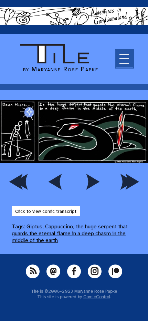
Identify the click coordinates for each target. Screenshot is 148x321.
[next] (92, 182)
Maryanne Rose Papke (65, 69)
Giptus (34, 226)
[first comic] (18, 182)
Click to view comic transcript (45, 211)
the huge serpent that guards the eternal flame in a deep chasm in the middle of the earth (70, 233)
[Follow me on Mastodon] (53, 271)
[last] (130, 182)
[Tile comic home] (54, 61)
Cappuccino (59, 226)
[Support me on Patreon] (115, 271)
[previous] (56, 182)
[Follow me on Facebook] (74, 271)
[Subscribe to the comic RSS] (32, 271)
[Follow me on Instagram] (94, 271)
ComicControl (96, 297)
